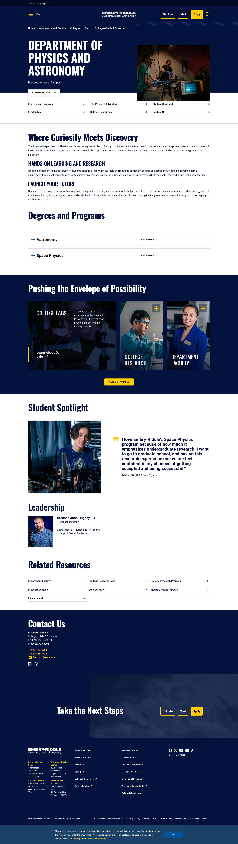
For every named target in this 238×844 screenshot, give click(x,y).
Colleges (75, 28)
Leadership (34, 112)
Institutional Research (132, 779)
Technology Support (198, 819)
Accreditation (97, 589)
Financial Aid (35, 598)
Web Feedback (180, 819)
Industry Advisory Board (164, 589)
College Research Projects (166, 581)
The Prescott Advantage (104, 104)
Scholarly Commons (84, 779)
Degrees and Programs (41, 104)
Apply (196, 711)
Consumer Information (132, 765)
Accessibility (99, 819)
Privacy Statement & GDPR (145, 819)
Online (31, 3)
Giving (78, 772)
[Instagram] (36, 663)
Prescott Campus (38, 589)
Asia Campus (57, 781)
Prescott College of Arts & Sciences (104, 28)
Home (31, 28)
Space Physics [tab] (95, 255)
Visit (183, 14)
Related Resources (101, 112)
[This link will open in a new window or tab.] (170, 750)
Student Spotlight (162, 104)
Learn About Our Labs (48, 355)
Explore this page (42, 92)
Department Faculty (39, 581)
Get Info (168, 14)
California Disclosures (132, 793)
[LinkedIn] (30, 663)
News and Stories (130, 750)
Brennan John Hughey (74, 518)
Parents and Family (84, 750)
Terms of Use (165, 819)
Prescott (38, 146)
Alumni (78, 765)
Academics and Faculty (52, 28)
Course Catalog (82, 786)
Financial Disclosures (132, 772)
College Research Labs (102, 581)
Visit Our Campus (119, 382)
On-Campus (42, 3)
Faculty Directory (83, 757)
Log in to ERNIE (178, 755)
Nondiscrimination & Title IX (119, 819)
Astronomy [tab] (95, 239)
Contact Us (158, 112)
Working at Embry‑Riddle (133, 786)
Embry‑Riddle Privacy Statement (89, 839)
